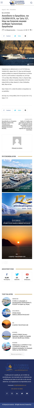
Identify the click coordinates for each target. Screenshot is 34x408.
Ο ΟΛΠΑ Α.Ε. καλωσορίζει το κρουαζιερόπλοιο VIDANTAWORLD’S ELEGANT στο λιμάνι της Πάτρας (17, 188)
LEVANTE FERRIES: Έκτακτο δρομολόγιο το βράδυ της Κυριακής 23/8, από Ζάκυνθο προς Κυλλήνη (21, 336)
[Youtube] (27, 393)
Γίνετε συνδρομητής (27, 273)
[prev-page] (3, 262)
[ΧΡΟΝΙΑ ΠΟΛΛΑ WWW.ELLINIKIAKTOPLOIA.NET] (17, 209)
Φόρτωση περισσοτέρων (16, 354)
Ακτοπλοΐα (13, 9)
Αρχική (4, 9)
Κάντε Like (6, 273)
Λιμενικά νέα (17, 183)
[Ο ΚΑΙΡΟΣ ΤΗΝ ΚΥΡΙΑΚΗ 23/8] (17, 242)
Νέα (8, 9)
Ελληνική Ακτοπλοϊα (10, 30)
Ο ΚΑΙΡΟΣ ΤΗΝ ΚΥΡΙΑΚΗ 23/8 (17, 256)
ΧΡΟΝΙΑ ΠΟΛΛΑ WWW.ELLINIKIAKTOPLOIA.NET (17, 223)
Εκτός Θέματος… (17, 220)
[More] (25, 36)
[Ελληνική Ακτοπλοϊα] (3, 30)
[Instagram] (12, 393)
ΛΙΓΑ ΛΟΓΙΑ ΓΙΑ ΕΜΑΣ (17, 389)
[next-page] (6, 262)
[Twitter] (22, 393)
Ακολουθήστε (17, 273)
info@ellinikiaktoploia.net (20, 385)
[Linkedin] (17, 393)
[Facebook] (7, 393)
